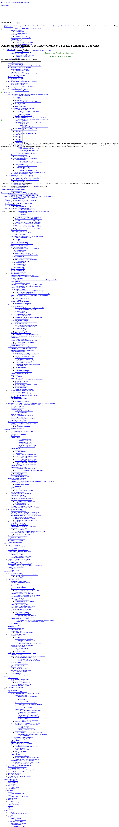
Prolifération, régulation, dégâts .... (27, 640)
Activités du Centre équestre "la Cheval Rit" (27, 200)
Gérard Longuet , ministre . (22, 749)
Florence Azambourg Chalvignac (27, 712)
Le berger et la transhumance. (19, 482)
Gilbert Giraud (11, 50)
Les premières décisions (21, 181)
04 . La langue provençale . (15, 509)
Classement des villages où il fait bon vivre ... (27, 353)
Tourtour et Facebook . (21, 383)
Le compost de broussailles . (22, 612)
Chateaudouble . (12, 798)
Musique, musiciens (20, 706)
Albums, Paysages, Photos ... (16, 573)
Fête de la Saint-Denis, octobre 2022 (25, 468)
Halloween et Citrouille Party (19, 434)
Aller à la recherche (23, 2)
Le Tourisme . (15, 375)
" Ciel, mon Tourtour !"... (18, 202)
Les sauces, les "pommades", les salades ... (23, 506)
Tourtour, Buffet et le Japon (15, 821)
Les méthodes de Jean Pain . (26, 617)
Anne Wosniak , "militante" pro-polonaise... (27, 762)
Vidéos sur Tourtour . (20, 576)
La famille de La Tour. (17, 554)
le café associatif (22, 212)
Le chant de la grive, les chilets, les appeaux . (30, 643)
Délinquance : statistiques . (18, 406)
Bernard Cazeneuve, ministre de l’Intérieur (26, 746)
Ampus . (10, 792)
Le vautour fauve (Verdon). (18, 646)
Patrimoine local (8, 27)
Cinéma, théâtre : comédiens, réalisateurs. (26, 703)
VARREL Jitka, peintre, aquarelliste (28, 720)
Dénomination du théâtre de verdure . (25, 55)
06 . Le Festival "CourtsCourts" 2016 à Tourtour (28, 225)
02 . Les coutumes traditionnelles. (17, 478)
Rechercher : (4, 22)
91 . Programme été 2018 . (18, 266)
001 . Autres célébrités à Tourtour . (17, 692)
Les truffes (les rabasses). (21, 668)
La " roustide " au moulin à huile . (24, 42)
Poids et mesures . (16, 570)
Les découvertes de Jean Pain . (23, 614)
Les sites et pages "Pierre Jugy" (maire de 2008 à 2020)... (27, 284)
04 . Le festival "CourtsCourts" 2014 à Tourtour (28, 222)
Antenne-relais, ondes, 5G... (15, 578)
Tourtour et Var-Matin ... (21, 386)
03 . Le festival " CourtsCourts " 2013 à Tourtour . (28, 220)
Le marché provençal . (17, 345)
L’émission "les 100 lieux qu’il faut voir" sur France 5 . (30, 379)
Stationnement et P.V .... (24, 412)
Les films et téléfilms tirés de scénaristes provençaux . (25, 512)
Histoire (6, 543)
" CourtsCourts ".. (16, 205)
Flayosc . (10, 801)
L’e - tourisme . (19, 376)
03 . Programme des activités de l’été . (18, 245)
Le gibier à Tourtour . (17, 635)
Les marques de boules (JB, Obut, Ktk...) (22, 532)
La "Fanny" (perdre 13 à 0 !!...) (19, 525)
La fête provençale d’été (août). (23, 439)
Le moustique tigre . (20, 651)
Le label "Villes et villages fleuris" (24, 362)
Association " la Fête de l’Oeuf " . (20, 242)
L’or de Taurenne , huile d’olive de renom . (26, 334)
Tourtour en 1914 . (16, 562)
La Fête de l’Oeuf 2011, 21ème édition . (26, 458)
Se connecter (8, 205)
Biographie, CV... (26, 735)
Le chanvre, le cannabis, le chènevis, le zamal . (27, 595)
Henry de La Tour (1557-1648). (23, 556)
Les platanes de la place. (21, 664)
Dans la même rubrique (8, 193)
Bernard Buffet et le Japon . (18, 823)
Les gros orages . (15, 584)
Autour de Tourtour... (10, 790)
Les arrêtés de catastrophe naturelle (20, 582)
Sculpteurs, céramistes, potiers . (23, 721)
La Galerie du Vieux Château (19, 398)
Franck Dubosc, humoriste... (26, 728)
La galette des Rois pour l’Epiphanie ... (25, 501)
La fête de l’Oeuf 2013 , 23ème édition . (26, 461)
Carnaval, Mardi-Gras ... (18, 433)
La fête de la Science (20, 49)
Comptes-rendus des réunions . (23, 237)
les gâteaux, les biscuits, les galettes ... (21, 500)
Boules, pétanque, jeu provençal (23, 258)
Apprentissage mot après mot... (23, 517)
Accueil (3, 26)
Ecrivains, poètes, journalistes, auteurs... (22, 737)
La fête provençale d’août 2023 (26, 447)
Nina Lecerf (21, 699)
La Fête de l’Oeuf (16, 448)
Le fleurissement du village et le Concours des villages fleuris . (28, 656)
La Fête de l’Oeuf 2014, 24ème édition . (26, 462)
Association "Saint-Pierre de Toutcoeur (22, 244)
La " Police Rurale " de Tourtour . (24, 411)
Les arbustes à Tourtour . (18, 665)
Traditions (7, 429)
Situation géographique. (14, 673)
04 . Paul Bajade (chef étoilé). (16, 771)
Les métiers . (14, 568)
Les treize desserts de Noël (22, 504)
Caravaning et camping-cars (22, 370)
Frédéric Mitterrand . (20, 748)
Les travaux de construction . (22, 56)
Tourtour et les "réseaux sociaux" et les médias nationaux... (27, 297)
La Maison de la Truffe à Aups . (20, 796)
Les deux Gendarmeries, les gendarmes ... (22, 415)
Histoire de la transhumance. (22, 484)
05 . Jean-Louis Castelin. (14, 773)
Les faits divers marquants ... (19, 417)
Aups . (9, 795)
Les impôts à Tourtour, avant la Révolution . (20, 551)
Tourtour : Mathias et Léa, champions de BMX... (28, 757)
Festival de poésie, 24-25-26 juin (24, 253)
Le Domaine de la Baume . (22, 331)
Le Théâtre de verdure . (17, 53)
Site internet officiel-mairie (18, 289)
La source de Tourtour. (17, 629)
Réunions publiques (16, 191)
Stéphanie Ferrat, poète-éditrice (23, 738)
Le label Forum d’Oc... (21, 365)
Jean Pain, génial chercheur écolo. (27, 615)
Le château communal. (21, 33)
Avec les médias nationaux (22, 298)
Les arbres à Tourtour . (17, 662)
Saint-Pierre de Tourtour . (22, 91)
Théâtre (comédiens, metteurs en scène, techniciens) (29, 732)
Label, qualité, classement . (18, 351)
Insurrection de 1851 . (14, 545)
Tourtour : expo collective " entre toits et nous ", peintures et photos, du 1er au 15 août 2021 (29, 196)
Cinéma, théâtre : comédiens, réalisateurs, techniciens (25, 723)
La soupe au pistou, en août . (19, 472)
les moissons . (15, 487)
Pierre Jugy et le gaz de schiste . (23, 592)
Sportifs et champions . (17, 754)
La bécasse (18, 637)
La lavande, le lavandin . (21, 671)
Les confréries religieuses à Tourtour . (18, 550)
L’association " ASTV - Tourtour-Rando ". (26, 197)
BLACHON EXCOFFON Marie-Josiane (29, 710)
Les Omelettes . (19, 453)
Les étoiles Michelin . (20, 367)
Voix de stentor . (15, 787)
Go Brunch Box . (23, 312)
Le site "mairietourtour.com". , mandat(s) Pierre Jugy (29, 290)
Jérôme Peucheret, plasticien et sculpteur (29, 714)
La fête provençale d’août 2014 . (27, 443)
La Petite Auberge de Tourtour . (23, 330)
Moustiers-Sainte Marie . (14, 804)
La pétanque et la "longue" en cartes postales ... (24, 526)
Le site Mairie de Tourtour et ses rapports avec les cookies (34, 294)
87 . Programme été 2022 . (18, 250)
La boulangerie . (15, 337)
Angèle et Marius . (13, 781)
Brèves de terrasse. (13, 678)
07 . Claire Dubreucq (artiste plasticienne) (19, 776)
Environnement (8, 571)
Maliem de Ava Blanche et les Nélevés (28, 717)
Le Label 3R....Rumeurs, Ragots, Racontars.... (27, 364)
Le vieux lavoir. (15, 58)
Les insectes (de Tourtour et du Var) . (21, 648)
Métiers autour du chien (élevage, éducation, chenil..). (29, 308)
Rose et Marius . (12, 788)
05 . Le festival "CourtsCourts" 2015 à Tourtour (28, 223)
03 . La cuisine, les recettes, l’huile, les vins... (20, 493)
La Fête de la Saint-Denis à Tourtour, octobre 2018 (29, 470)
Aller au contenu (5, 2)
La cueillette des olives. (17, 479)
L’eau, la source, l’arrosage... (16, 628)
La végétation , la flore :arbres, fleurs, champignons (22, 653)
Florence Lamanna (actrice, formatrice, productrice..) (32, 734)
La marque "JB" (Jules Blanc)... (23, 534)
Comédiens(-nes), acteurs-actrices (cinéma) (26, 724)
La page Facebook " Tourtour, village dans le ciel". (25, 276)
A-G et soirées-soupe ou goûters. (27, 209)
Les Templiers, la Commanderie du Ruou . (19, 559)
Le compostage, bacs (20, 603)
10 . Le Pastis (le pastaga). (15, 542)
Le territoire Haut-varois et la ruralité (21, 373)
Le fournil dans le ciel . (21, 339)
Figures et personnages (10, 779)
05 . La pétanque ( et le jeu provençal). (18, 522)
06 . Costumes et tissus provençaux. (17, 536)
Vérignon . (11, 807)
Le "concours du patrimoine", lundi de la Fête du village (30, 531)
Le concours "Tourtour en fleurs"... (27, 659)
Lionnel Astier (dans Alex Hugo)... (27, 729)
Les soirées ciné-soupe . (21, 216)
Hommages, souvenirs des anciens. (20, 685)
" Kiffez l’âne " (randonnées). (19, 230)
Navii (19, 698)
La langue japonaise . (17, 824)
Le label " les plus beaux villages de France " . (27, 361)
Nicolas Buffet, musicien (25, 707)
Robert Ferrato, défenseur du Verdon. (25, 606)
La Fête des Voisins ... (17, 465)
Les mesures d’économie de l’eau (24, 632)
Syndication (8, 200)
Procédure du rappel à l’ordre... (19, 420)
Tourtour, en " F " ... (20, 820)
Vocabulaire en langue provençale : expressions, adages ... (27, 515)
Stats (5, 208)
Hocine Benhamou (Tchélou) (23, 763)
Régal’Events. (18, 239)
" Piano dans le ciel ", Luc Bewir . (20, 231)
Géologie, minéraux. (13, 626)
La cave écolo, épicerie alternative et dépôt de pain (28, 317)
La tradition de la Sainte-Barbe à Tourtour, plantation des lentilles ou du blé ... (32, 481)
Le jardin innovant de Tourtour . (20, 610)
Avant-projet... (19, 625)
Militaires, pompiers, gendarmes (20, 742)
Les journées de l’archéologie (23, 52)
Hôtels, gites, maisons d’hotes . (19, 323)
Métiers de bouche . (20, 311)
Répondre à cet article (7, 189)
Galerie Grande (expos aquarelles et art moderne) (24, 395)
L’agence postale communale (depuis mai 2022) (24, 423)
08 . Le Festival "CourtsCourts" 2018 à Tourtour (28, 228)
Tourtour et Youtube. (20, 387)
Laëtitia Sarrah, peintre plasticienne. (28, 715)
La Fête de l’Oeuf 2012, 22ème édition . (26, 459)
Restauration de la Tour (21, 36)
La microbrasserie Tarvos (21, 319)
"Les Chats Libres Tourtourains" (20, 234)
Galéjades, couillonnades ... (18, 681)
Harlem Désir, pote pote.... (22, 751)
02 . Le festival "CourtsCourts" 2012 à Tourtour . (28, 219)
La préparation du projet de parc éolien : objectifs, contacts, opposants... (34, 620)
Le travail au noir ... (16, 414)
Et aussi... (6, 810)
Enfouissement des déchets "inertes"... (25, 601)
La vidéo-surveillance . (17, 408)
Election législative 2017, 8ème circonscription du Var (33, 119)
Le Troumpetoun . (16, 281)
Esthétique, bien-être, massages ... (20, 320)
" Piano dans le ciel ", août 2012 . (24, 233)
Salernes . (10, 806)
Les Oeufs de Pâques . (21, 451)
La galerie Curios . (16, 397)
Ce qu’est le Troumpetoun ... (22, 283)
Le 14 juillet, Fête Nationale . (19, 475)
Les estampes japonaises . (18, 826)
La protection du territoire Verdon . (20, 604)
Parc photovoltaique (16, 623)
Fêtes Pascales (18, 450)
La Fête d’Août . (15, 437)
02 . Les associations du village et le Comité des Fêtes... (23, 194)
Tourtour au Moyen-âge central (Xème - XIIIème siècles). (27, 565)
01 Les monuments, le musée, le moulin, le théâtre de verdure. (25, 28)
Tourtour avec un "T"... (24, 684)
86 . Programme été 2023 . (18, 247)
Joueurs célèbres (19, 529)
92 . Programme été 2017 (18, 267)
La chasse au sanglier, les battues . (24, 639)
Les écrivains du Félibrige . (18, 511)
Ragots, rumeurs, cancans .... (19, 287)
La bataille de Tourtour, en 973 (16, 546)
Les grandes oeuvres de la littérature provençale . (24, 514)
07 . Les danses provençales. (15, 537)
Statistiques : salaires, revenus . (19, 813)
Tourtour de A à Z (13, 817)
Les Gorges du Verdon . (14, 802)
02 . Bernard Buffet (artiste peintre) (17, 767)
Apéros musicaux (23, 241)
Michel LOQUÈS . (13, 785)
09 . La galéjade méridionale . (16, 540)
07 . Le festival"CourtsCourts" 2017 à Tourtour (28, 226)
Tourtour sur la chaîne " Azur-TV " (24, 389)
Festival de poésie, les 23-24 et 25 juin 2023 (27, 248)
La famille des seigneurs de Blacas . (21, 557)
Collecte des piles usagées (22, 600)
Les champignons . (16, 667)
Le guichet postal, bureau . (18, 425)
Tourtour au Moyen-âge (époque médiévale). (20, 564)
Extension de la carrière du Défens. (24, 342)
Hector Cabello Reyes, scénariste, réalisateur (30, 704)
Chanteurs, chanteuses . (21, 695)
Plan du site (8, 202)
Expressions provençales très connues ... (26, 520)
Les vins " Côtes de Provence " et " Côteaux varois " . (26, 507)
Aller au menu (14, 2)
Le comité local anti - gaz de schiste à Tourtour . (28, 590)
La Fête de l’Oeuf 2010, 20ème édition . (26, 456)
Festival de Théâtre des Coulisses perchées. (26, 255)
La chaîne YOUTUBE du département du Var (24, 350)
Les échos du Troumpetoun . (15, 687)
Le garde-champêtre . (17, 409)
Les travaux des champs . (18, 492)
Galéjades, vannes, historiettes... (20, 184)
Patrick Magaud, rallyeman (22, 756)
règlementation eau (16, 631)
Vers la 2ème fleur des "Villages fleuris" (29, 660)
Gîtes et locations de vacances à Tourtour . (26, 325)
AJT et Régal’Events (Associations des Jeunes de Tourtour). (27, 236)
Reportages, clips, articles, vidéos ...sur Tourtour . (24, 575)
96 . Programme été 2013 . (18, 272)
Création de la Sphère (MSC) (23, 609)
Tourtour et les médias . (17, 378)
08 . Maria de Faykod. (14, 778)
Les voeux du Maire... (21, 192)
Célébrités (7, 689)
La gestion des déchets (17, 598)
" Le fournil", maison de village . (27, 326)
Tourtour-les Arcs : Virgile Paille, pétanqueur (27, 759)
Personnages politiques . (17, 745)
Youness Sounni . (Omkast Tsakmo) (28, 696)
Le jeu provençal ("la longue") (19, 528)
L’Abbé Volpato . (12, 784)
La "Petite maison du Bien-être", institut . (26, 322)
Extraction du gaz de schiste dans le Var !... (23, 589)
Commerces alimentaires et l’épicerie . (21, 314)
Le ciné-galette (22, 214)
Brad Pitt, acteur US (23, 726)
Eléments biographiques (17, 768)
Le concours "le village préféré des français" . (27, 356)
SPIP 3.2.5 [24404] (13, 208)
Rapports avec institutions (18, 189)
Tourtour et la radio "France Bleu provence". (27, 384)
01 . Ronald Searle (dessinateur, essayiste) (19, 765)
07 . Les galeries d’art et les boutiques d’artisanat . (21, 390)
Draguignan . (11, 799)
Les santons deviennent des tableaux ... (25, 490)
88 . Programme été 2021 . (18, 256)
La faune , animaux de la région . (17, 634)
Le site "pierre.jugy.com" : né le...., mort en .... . (28, 286)
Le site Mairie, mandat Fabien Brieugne (25, 292)
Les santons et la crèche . (18, 489)
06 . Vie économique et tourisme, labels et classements (22, 347)
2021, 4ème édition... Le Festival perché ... (26, 259)
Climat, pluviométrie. (13, 579)
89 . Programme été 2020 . (18, 262)
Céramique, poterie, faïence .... (19, 392)
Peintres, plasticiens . (20, 709)
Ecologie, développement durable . (17, 587)
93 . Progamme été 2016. (18, 269)
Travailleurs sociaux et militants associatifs (22, 760)
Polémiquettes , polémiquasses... (23, 682)
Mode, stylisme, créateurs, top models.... (22, 743)
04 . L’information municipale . (16, 273)
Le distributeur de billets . (18, 344)
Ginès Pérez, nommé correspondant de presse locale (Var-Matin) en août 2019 (36, 280)
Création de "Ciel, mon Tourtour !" (24, 203)
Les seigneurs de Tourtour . (15, 553)
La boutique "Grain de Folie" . (23, 394)
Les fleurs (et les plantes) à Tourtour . (21, 670)
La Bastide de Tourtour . (21, 328)
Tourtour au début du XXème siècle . (18, 561)
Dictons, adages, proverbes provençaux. (26, 518)
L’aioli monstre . (15, 436)
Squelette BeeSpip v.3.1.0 (26, 208)
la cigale (17, 650)
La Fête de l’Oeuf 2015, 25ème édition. (25, 464)
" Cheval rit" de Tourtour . (18, 198)
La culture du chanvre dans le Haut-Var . (22, 593)
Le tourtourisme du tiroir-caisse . (23, 372)
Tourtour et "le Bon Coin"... (22, 381)
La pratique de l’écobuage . (18, 654)
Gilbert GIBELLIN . (13, 782)
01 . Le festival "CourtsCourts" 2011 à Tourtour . (28, 217)
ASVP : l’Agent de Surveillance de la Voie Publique (25, 404)
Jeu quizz (10, 815)
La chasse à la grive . (20, 642)
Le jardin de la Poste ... (17, 428)
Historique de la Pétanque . (18, 523)
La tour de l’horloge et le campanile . (21, 38)
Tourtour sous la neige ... (18, 586)
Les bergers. (18, 486)
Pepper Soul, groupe (23, 701)
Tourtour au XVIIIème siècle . (16, 567)
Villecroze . (11, 809)
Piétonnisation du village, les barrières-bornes (23, 418)
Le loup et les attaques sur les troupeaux (22, 645)
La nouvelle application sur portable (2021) (23, 275)
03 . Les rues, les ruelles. (14, 61)
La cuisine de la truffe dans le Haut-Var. (22, 498)
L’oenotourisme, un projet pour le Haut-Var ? (23, 348)
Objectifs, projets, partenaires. (23, 303)
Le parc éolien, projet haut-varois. (20, 618)
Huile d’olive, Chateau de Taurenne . (21, 333)
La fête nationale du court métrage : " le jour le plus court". (34, 211)
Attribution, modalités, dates (26, 359)
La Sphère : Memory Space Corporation (22, 607)
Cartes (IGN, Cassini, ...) (18, 674)
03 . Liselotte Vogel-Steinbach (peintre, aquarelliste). (22, 770)
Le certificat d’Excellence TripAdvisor (25, 354)
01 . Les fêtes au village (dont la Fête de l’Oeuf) (21, 431)
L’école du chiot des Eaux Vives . (27, 309)
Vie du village (10, 26)
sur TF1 (20, 300)
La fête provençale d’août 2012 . (27, 440)
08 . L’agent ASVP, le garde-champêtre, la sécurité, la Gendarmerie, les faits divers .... (31, 403)
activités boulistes (19, 251)
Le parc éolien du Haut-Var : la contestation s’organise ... (30, 621)
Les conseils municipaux (18, 187)
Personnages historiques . (18, 753)
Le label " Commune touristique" (24, 358)
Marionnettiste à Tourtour (22, 401)
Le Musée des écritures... (18, 793)
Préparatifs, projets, (23, 261)
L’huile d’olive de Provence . (19, 495)
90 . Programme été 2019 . (18, 264)
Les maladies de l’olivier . (22, 497)
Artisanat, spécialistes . (17, 306)
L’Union (6, 676)
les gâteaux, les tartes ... (21, 503)
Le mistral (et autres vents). (18, 581)
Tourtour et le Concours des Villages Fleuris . (27, 657)
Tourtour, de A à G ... (17, 818)
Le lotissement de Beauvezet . (19, 88)
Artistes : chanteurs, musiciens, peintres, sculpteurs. (25, 693)
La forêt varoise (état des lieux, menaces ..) (23, 596)
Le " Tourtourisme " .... (17, 369)
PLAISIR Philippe (23, 718)
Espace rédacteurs (10, 204)
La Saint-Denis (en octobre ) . (19, 467)
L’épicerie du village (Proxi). (22, 315)
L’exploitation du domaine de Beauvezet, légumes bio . (26, 336)
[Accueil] (5, 5)
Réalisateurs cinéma (20, 731)
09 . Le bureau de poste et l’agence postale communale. (23, 422)
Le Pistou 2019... (19, 473)
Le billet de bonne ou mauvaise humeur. (19, 679)
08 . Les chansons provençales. (16, 539)
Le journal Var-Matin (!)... (18, 278)
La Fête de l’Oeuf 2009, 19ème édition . (26, 454)
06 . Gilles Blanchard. (14, 774)
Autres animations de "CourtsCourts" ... (26, 206)
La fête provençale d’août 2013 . (27, 442)
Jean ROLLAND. (13, 690)
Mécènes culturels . (16, 740)
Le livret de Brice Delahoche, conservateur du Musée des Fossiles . (33, 50)
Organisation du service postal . (23, 426)
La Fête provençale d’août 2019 (27, 445)
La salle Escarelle (19, 31)
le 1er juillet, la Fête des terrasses (20, 476)
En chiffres (11, 812)
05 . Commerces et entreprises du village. (19, 305)
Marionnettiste (15, 400)
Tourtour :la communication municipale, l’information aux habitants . (30, 295)
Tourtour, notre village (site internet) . (21, 301)
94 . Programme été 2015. (18, 270)
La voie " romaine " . (13, 548)
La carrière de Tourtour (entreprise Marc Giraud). (24, 340)
